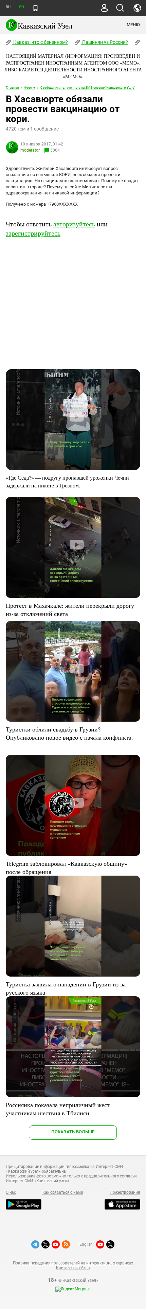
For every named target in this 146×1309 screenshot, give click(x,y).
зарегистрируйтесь (33, 233)
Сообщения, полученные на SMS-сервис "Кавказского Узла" (87, 87)
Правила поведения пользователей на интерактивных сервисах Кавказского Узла (73, 1265)
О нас (11, 1192)
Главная (12, 87)
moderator (30, 150)
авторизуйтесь (74, 223)
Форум (29, 87)
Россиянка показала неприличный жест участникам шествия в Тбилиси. (58, 1109)
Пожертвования (125, 1192)
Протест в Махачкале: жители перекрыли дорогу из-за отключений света (70, 609)
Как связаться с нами (62, 1192)
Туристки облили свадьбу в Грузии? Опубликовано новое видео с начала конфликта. (69, 733)
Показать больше (72, 1131)
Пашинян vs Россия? (104, 42)
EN (21, 7)
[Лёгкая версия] (35, 8)
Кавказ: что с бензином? (40, 42)
